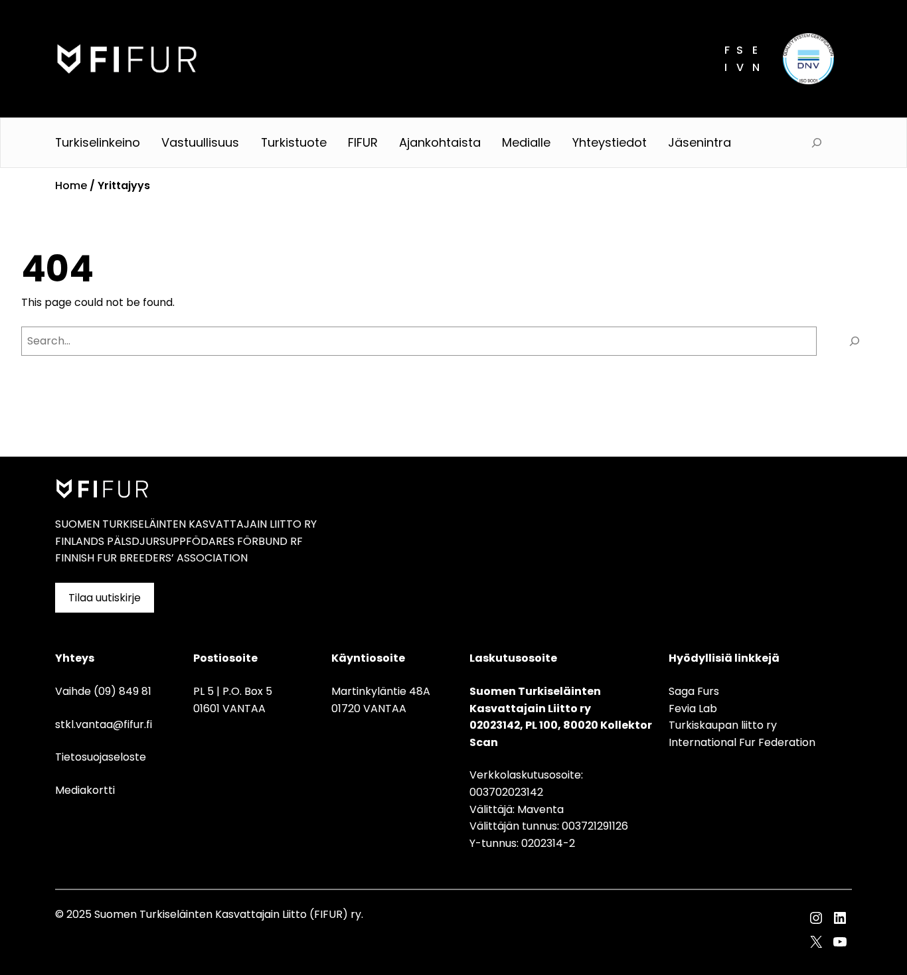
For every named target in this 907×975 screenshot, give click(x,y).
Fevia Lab (693, 708)
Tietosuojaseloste (100, 757)
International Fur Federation (742, 742)
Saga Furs (694, 691)
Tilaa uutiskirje (104, 597)
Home (71, 185)
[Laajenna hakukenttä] (816, 142)
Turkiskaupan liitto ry (723, 725)
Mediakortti (85, 790)
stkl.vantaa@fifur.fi (103, 724)
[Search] (854, 341)
